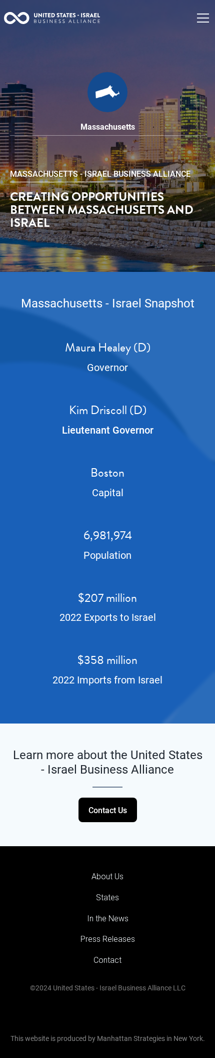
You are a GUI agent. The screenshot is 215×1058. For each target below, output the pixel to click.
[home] (52, 18)
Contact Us (107, 810)
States (107, 897)
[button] (201, 18)
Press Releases (107, 939)
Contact (108, 960)
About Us (108, 876)
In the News (107, 918)
